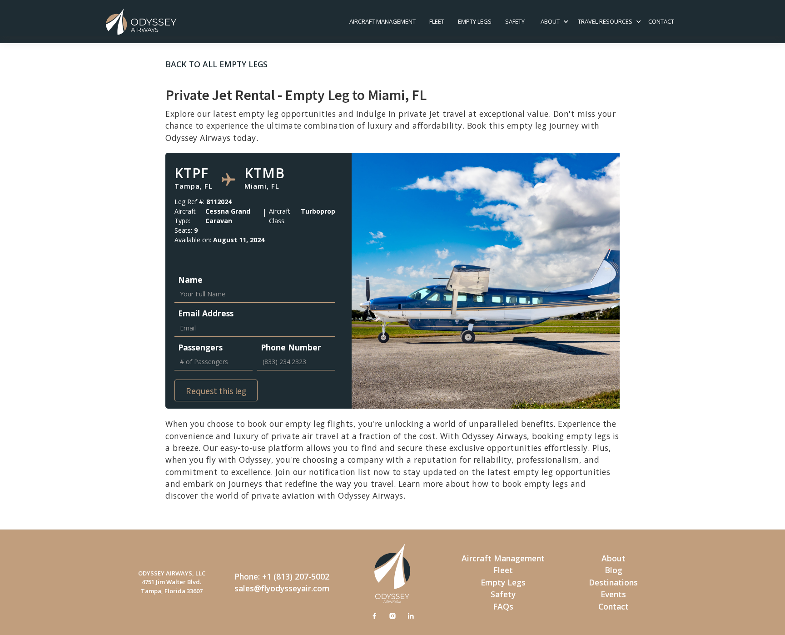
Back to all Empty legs (216, 64)
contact (661, 21)
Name (190, 279)
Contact (613, 606)
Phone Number (291, 347)
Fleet (436, 21)
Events (613, 594)
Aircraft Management (382, 21)
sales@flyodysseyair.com (281, 588)
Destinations (613, 582)
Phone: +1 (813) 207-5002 (281, 576)
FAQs (503, 606)
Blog (613, 570)
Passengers (200, 347)
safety (515, 21)
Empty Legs (475, 21)
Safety (503, 594)
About (613, 558)
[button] (550, 21)
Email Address (206, 313)
